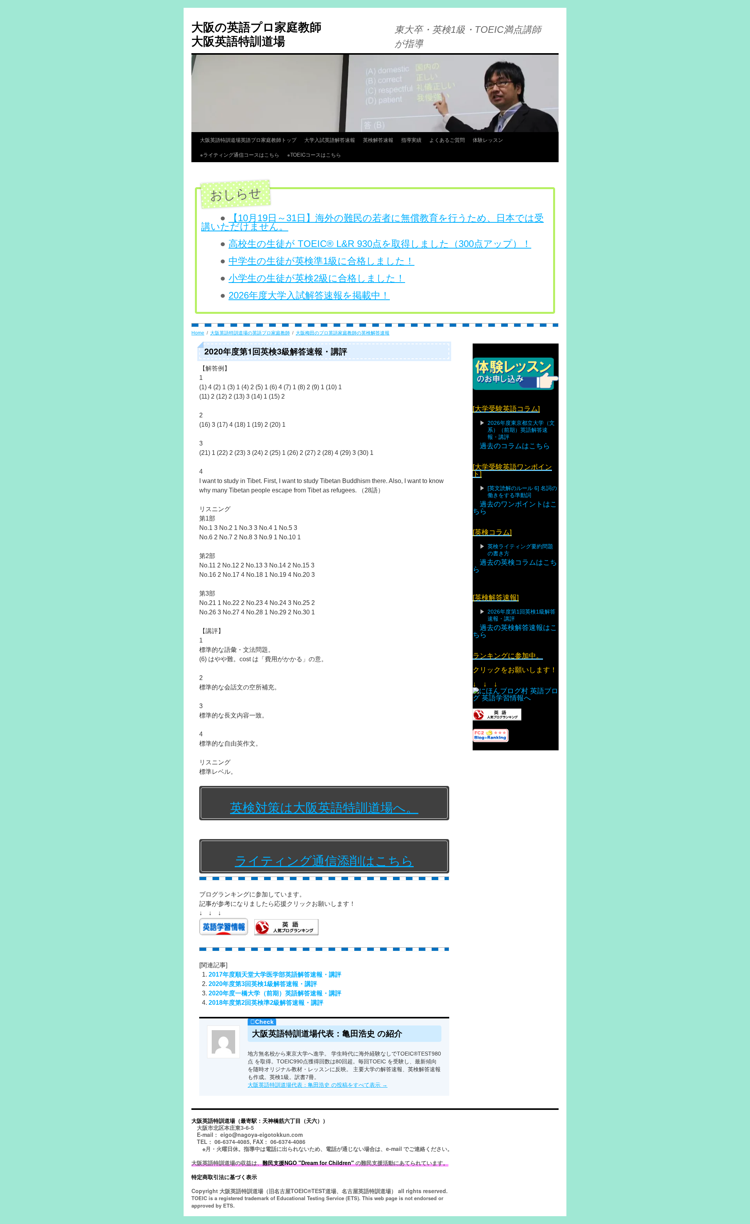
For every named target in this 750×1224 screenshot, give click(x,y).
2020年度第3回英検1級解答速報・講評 (263, 984)
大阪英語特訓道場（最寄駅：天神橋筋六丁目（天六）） (259, 1120)
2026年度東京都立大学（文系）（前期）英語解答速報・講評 (521, 430)
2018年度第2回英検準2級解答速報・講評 (266, 1002)
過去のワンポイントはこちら (515, 507)
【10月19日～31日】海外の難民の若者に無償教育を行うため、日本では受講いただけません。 (372, 222)
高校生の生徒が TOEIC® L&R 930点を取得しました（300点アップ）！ (380, 243)
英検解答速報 (378, 139)
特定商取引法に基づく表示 (224, 1177)
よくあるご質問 (447, 139)
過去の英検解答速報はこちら (515, 631)
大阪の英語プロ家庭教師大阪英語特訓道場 (256, 33)
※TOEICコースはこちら (329, 154)
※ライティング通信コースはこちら (239, 154)
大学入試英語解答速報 (329, 139)
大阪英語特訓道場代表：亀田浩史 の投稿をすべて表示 (318, 1085)
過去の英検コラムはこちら (515, 565)
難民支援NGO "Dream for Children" (308, 1163)
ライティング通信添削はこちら (324, 861)
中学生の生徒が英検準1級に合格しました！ (321, 261)
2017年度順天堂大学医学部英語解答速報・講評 (275, 974)
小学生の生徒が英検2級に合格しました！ (317, 278)
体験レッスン (488, 139)
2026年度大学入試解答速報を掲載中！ (309, 295)
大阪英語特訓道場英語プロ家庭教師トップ (248, 139)
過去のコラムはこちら (515, 446)
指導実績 (411, 139)
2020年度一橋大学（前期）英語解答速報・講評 (275, 993)
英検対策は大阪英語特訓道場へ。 (324, 808)
